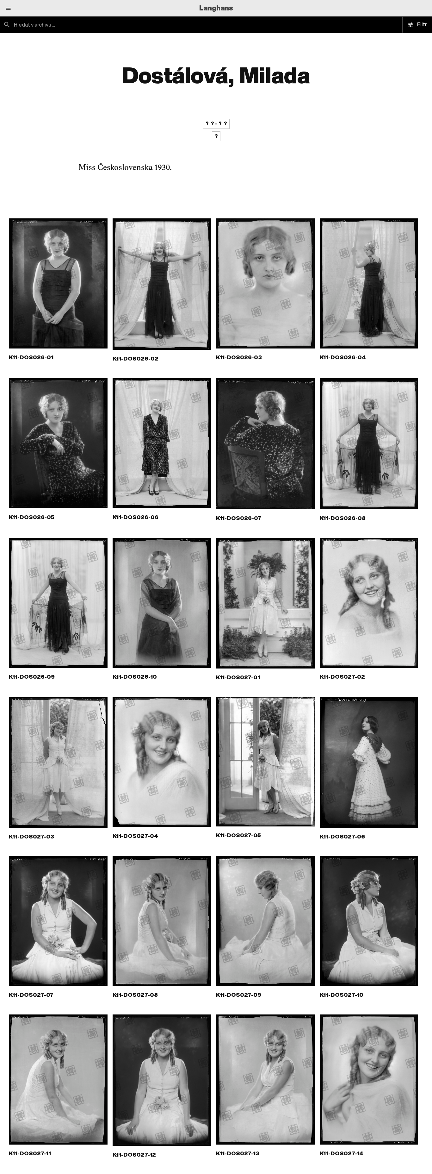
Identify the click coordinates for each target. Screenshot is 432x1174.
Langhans (216, 7)
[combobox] (108, 24)
